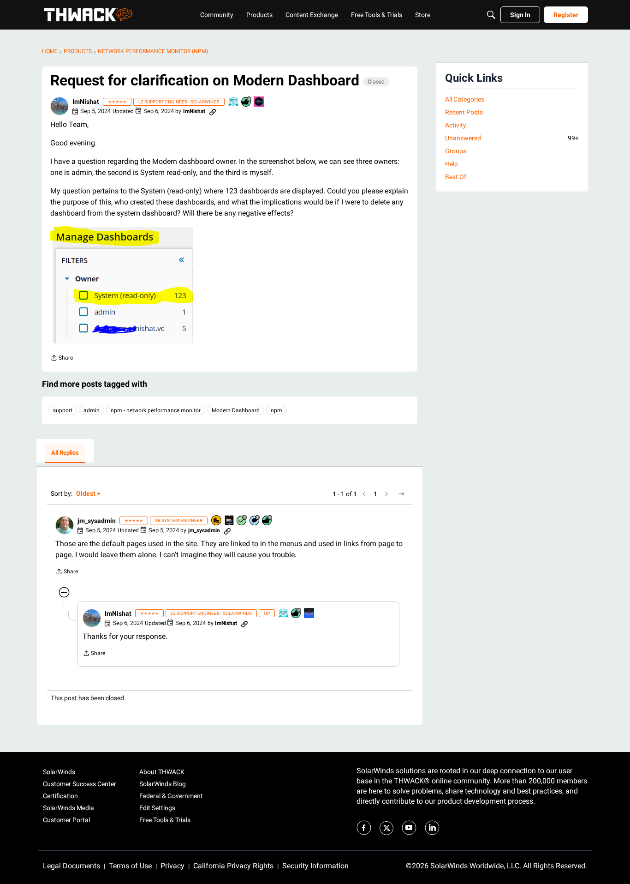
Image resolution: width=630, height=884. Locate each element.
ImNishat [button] (85, 101)
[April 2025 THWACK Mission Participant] (309, 613)
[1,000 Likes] (267, 521)
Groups (455, 151)
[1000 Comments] (255, 521)
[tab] (65, 453)
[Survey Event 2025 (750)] (233, 102)
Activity (455, 125)
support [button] (62, 410)
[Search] (491, 14)
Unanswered (512, 138)
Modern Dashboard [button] (236, 410)
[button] (59, 106)
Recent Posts (464, 112)
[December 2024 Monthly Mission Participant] (259, 102)
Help (451, 164)
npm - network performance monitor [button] (156, 410)
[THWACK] (88, 15)
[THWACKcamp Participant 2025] (229, 521)
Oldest (86, 494)
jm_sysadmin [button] (96, 520)
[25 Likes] (246, 102)
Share (61, 359)
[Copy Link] (212, 111)
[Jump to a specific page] (401, 494)
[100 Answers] (242, 521)
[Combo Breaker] (216, 521)
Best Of (455, 176)
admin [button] (91, 410)
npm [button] (276, 410)
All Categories (464, 99)
